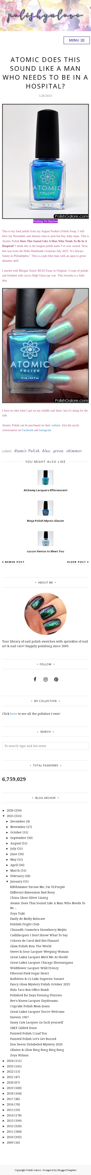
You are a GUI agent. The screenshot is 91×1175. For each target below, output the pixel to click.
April (14, 865)
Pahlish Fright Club (24, 924)
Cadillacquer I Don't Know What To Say (39, 935)
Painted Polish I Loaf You (28, 1033)
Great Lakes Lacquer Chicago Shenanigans (41, 962)
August (15, 843)
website (55, 425)
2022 (10, 1071)
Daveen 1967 (19, 1017)
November (18, 827)
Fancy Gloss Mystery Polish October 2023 (40, 984)
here (13, 714)
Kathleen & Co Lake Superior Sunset (37, 979)
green (58, 451)
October (16, 832)
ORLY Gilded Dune (23, 1028)
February (17, 876)
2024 (10, 1061)
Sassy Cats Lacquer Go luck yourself (36, 1022)
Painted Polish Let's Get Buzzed (33, 1039)
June (13, 854)
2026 (10, 810)
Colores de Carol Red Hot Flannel (34, 941)
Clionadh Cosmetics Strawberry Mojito (38, 930)
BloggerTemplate (67, 1170)
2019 (10, 1088)
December (17, 821)
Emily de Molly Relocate (27, 919)
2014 (10, 1115)
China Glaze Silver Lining (29, 898)
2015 (10, 1110)
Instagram (45, 430)
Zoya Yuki (17, 913)
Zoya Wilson (19, 1055)
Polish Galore (33, 1170)
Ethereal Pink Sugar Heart (29, 973)
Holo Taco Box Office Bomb (29, 990)
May (13, 859)
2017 (10, 1099)
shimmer (74, 451)
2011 (10, 1131)
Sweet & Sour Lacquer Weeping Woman (39, 952)
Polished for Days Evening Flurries (36, 995)
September (18, 838)
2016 (10, 1104)
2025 (10, 816)
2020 (10, 1082)
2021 (10, 1077)
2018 (10, 1093)
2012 (10, 1126)
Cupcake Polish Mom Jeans (30, 1006)
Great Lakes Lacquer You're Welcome (37, 1012)
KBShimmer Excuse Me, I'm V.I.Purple (37, 887)
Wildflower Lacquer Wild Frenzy (34, 968)
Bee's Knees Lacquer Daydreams (34, 1001)
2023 (10, 1066)
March (15, 870)
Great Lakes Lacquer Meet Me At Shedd (39, 957)
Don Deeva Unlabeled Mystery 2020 (36, 1044)
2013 (10, 1121)
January (16, 881)
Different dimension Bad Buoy (32, 892)
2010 (10, 1137)
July (13, 848)
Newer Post (15, 561)
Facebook (27, 430)
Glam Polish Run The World (30, 946)
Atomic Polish (26, 451)
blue (46, 451)
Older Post (76, 561)
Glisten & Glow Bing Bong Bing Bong (37, 1050)
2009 (10, 1142)
